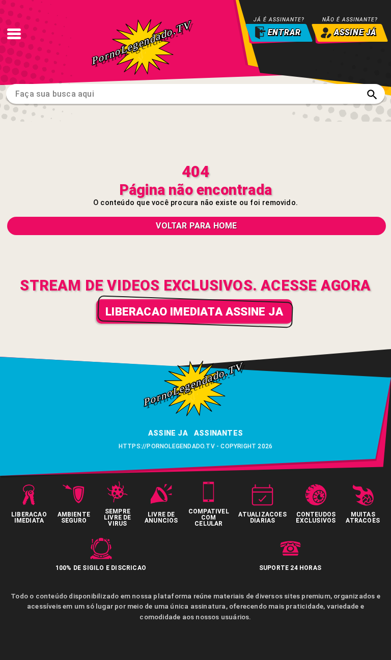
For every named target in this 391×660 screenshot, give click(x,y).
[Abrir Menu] (13, 33)
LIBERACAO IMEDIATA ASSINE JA (194, 311)
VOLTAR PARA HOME (196, 226)
